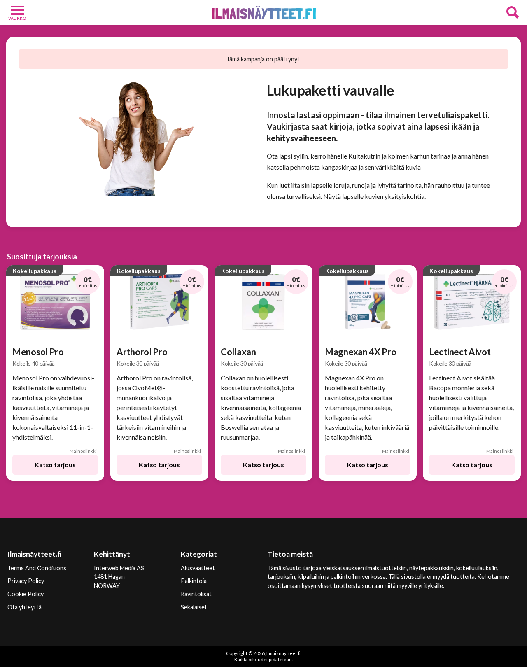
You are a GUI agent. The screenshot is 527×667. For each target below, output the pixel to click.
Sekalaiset (194, 607)
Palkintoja (194, 580)
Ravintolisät (196, 593)
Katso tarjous (55, 465)
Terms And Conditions (36, 567)
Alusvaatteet (198, 567)
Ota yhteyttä (24, 607)
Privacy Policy (25, 580)
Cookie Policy (25, 593)
